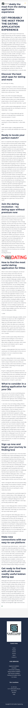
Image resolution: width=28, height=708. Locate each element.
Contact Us (14, 657)
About (14, 655)
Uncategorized (5, 14)
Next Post (14, 614)
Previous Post (14, 611)
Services (14, 653)
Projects (14, 650)
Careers (14, 651)
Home (14, 648)
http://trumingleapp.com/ (17, 252)
